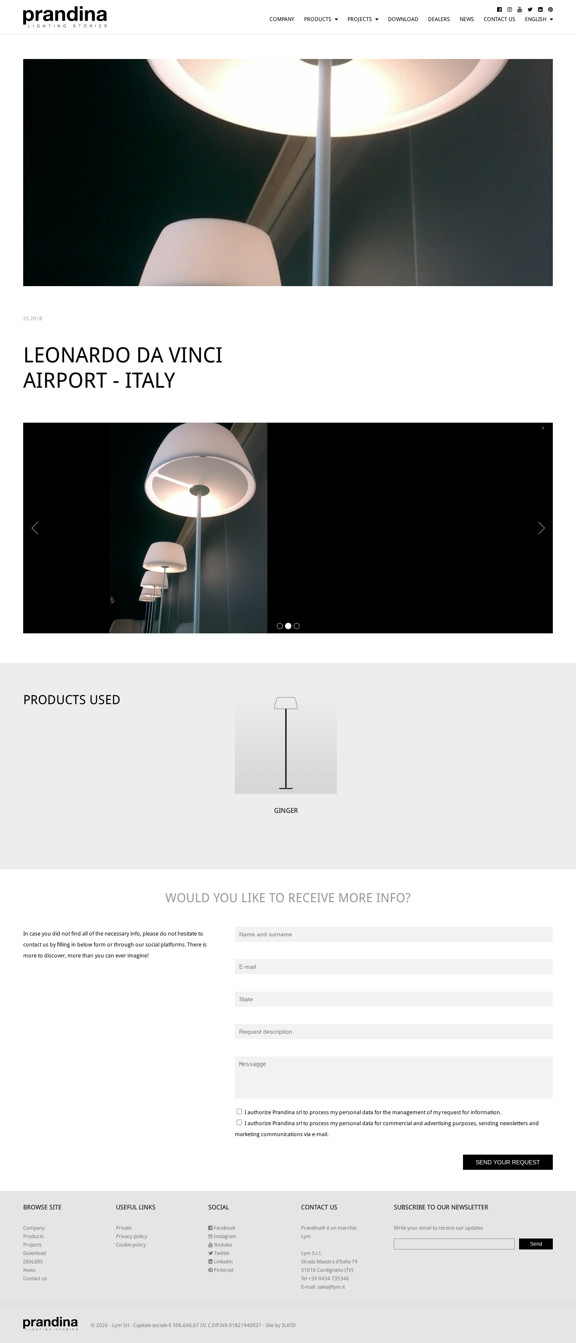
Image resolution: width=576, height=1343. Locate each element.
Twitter (221, 1253)
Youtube (222, 1245)
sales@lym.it (331, 1287)
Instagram (225, 1236)
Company (281, 19)
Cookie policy (131, 1245)
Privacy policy (131, 1236)
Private (124, 1228)
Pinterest (223, 1270)
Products (317, 19)
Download (403, 19)
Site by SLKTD (281, 1325)
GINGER (286, 811)
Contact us (499, 19)
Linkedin (223, 1262)
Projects (359, 19)
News (467, 19)
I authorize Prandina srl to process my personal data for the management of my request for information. (372, 1112)
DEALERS (439, 19)
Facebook (224, 1228)
